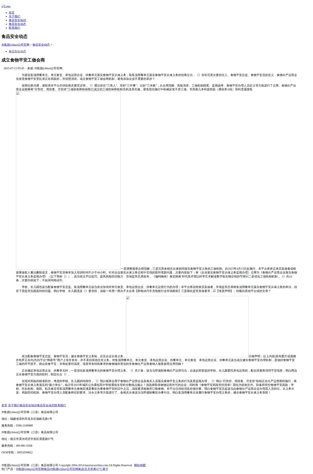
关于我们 (14, 16)
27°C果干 (102, 469)
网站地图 (140, 465)
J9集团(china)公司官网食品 (33, 469)
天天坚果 (90, 469)
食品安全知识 (17, 20)
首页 (11, 12)
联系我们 (14, 27)
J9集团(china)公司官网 (15, 44)
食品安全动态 (17, 24)
